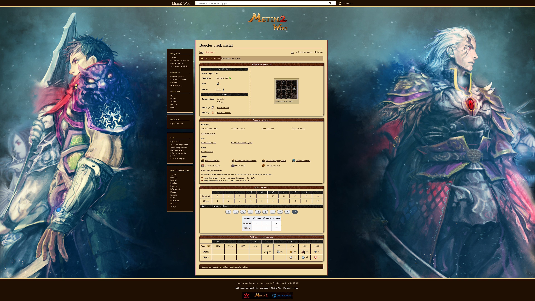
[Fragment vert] (230, 78)
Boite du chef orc (212, 160)
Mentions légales (290, 288)
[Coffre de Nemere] (293, 160)
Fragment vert (222, 78)
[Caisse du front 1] (263, 165)
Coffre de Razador (212, 165)
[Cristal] (223, 89)
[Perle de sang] (315, 257)
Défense (220, 102)
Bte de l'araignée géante (276, 160)
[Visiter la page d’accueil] (267, 21)
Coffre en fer (240, 165)
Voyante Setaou (298, 128)
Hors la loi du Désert (209, 128)
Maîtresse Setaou (208, 133)
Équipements (235, 267)
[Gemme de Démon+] (291, 251)
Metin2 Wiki (181, 3)
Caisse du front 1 (273, 165)
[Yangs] (208, 246)
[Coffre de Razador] (202, 165)
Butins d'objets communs (211, 170)
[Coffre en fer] (233, 165)
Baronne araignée (208, 142)
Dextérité (221, 99)
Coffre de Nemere (303, 160)
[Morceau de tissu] (278, 251)
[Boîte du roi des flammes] (233, 160)
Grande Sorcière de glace (241, 142)
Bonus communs (224, 112)
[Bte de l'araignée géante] (263, 160)
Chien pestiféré (268, 128)
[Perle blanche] (291, 257)
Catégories (206, 267)
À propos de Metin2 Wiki (270, 288)
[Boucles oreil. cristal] (294, 87)
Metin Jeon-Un (207, 151)
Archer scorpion (238, 128)
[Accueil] (201, 58)
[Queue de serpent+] (266, 251)
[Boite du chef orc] (202, 160)
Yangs (203, 246)
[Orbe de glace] (315, 251)
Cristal (218, 89)
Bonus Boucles (223, 107)
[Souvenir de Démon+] (303, 251)
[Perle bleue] (303, 257)
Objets (245, 267)
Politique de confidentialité (246, 288)
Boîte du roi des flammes (245, 160)
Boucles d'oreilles (213, 58)
